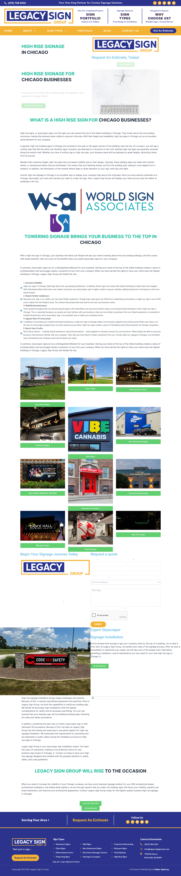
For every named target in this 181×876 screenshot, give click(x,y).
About (27, 31)
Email (130, 560)
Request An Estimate (90, 820)
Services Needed (99, 578)
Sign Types (55, 31)
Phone (93, 569)
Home (8, 31)
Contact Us (130, 31)
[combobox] (125, 582)
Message (94, 587)
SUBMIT (98, 624)
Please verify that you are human (108, 609)
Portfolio (85, 31)
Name (94, 560)
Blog (107, 31)
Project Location (135, 569)
